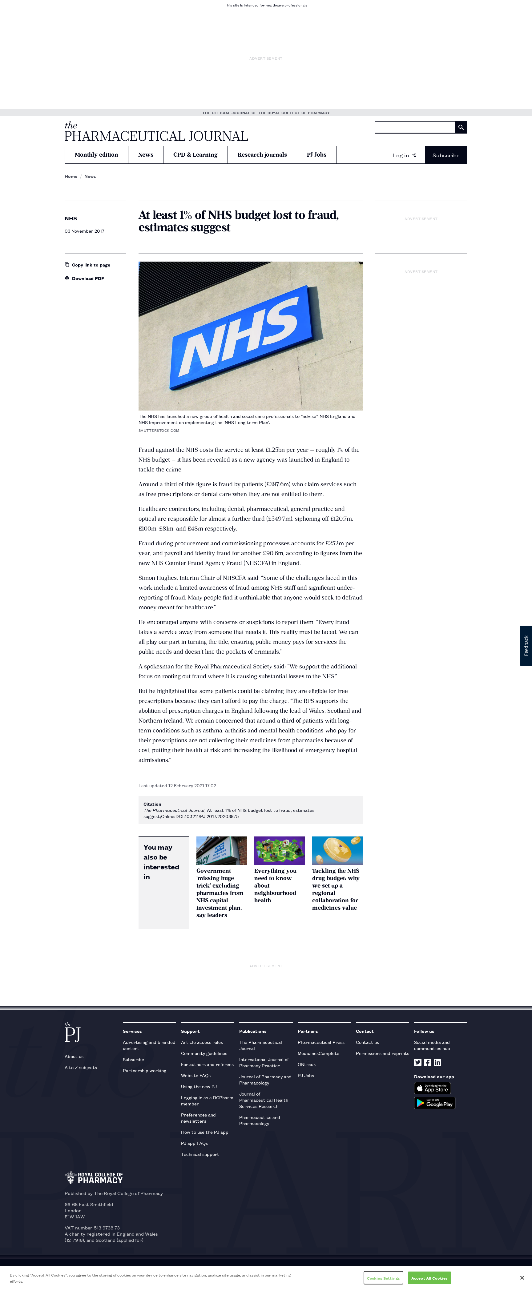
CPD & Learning (195, 154)
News (145, 154)
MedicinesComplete (318, 1053)
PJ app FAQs (194, 1143)
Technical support (200, 1154)
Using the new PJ (199, 1086)
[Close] (522, 1278)
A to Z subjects (81, 1067)
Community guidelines (204, 1053)
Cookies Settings (383, 1278)
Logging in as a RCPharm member (207, 1100)
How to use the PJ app (204, 1132)
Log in (401, 154)
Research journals (262, 154)
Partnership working (144, 1070)
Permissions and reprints (382, 1053)
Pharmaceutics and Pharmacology (259, 1120)
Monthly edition (96, 154)
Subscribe (446, 154)
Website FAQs (196, 1075)
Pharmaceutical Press (321, 1042)
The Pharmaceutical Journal (260, 1045)
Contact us (367, 1042)
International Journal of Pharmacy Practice (264, 1062)
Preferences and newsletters (198, 1117)
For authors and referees (207, 1064)
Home (71, 176)
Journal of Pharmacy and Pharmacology (265, 1079)
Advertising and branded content (149, 1045)
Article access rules (202, 1042)
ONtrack (307, 1064)
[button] (526, 646)
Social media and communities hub (432, 1045)
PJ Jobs (316, 154)
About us (74, 1056)
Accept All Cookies (429, 1278)
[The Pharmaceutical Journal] (156, 131)
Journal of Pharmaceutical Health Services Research (263, 1099)
